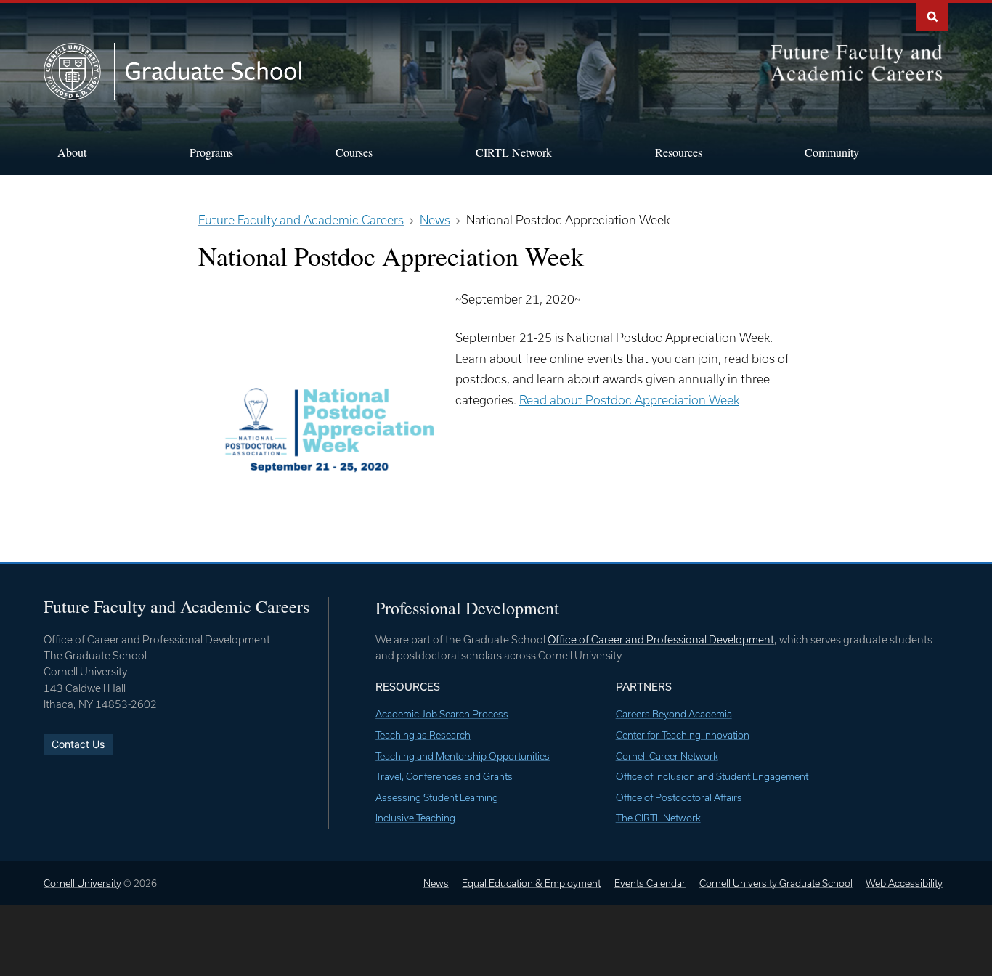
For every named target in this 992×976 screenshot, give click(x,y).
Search (932, 15)
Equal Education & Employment (531, 883)
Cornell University (82, 883)
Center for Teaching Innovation (682, 735)
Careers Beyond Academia (674, 714)
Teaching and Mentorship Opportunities (462, 756)
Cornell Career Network (667, 756)
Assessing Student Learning (436, 797)
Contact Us (78, 744)
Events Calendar (650, 883)
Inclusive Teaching (415, 818)
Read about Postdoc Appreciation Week (629, 400)
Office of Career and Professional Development (661, 639)
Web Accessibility (904, 883)
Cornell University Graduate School (776, 883)
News (436, 883)
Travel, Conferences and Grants (444, 776)
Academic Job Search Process (441, 714)
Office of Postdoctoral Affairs (679, 797)
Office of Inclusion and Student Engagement (712, 776)
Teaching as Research (423, 735)
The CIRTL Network (658, 818)
